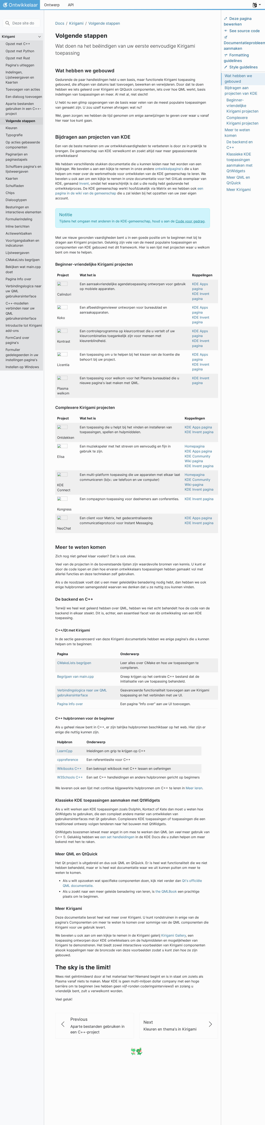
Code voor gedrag (190, 221)
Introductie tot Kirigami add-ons (24, 327)
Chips (10, 193)
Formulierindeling (19, 219)
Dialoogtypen (16, 200)
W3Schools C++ (70, 777)
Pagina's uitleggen (20, 65)
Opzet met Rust (18, 58)
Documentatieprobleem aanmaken (243, 46)
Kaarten (12, 178)
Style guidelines (243, 67)
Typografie (14, 135)
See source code (244, 31)
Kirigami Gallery (173, 935)
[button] (256, 5)
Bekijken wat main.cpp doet (23, 269)
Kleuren (11, 128)
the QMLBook (166, 891)
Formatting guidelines (236, 58)
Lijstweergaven (17, 253)
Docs (59, 23)
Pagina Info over (18, 279)
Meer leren (194, 788)
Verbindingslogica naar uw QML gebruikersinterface (23, 291)
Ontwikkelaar (20, 6)
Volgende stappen (20, 121)
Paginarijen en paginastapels (17, 156)
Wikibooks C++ (69, 769)
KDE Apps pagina (198, 427)
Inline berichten (17, 226)
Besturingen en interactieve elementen (23, 209)
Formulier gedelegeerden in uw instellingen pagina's (22, 355)
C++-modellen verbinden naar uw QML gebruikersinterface (21, 310)
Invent (84, 183)
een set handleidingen (117, 837)
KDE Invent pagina (199, 432)
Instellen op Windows (22, 367)
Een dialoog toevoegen (24, 97)
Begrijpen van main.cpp (75, 677)
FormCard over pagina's (17, 340)
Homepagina (195, 446)
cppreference (67, 760)
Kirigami (8, 36)
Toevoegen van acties (23, 89)
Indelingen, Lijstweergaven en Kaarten (20, 77)
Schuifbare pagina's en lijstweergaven (23, 168)
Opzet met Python (20, 51)
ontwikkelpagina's (169, 169)
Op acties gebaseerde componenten (23, 144)
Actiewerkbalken (19, 233)
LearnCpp (64, 751)
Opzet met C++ (18, 44)
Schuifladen (15, 186)
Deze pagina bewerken (238, 22)
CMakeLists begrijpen (23, 260)
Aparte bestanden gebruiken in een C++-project (23, 109)
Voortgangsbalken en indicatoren (22, 242)
